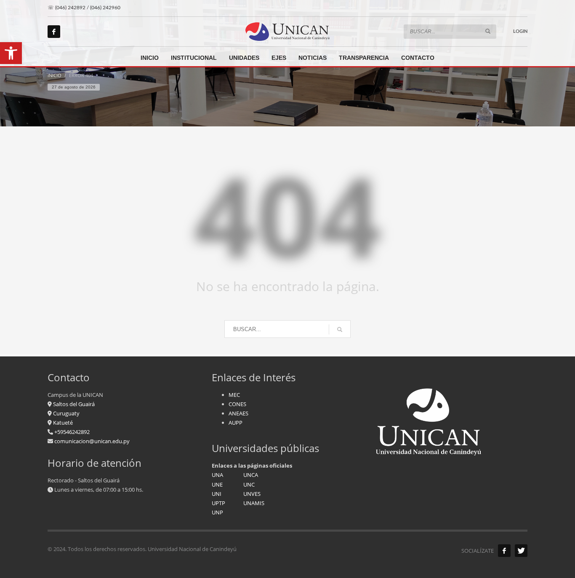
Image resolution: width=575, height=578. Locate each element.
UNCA (250, 475)
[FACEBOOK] (504, 550)
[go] (488, 31)
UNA (217, 475)
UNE (217, 484)
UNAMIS (253, 503)
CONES (237, 404)
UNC (249, 484)
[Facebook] (54, 31)
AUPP (235, 422)
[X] (521, 550)
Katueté (62, 422)
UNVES (252, 494)
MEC (234, 395)
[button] (11, 53)
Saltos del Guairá (74, 404)
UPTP (218, 503)
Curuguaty (66, 413)
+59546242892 (71, 432)
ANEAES (238, 413)
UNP (217, 512)
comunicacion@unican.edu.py (92, 441)
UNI (216, 494)
